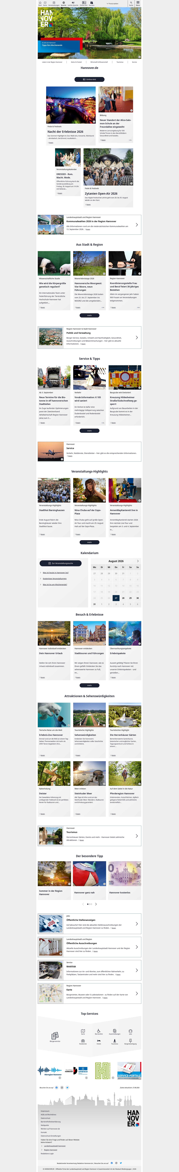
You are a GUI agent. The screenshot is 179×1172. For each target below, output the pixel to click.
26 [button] (109, 598)
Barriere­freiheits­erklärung (51, 1122)
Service (134, 62)
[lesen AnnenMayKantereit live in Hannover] (125, 507)
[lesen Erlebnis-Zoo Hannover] (54, 730)
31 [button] (123, 573)
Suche (131, 5)
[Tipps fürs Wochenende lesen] (89, 33)
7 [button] (123, 579)
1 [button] (130, 573)
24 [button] (94, 598)
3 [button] (94, 579)
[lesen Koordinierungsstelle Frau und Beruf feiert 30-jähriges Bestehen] (125, 280)
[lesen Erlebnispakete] (125, 650)
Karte (45, 5)
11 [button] (102, 585)
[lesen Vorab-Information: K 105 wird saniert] (89, 395)
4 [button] (101, 579)
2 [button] (137, 573)
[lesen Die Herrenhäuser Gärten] (125, 730)
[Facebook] (56, 1087)
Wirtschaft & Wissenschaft (99, 62)
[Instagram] (62, 1087)
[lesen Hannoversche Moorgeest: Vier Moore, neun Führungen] (89, 280)
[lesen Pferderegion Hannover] (125, 789)
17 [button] (94, 592)
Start (40, 5)
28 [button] (102, 573)
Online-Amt (83, 5)
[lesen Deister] (54, 789)
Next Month (138, 561)
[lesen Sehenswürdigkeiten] (89, 730)
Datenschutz (45, 1118)
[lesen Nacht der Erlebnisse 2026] (71, 116)
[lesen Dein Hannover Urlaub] (54, 650)
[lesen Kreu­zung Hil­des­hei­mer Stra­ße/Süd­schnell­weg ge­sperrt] (125, 395)
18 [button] (102, 592)
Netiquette (45, 1125)
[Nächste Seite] (96, 904)
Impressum (45, 1111)
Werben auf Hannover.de (50, 1129)
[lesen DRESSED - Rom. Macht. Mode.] (68, 172)
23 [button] (137, 592)
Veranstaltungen (53, 5)
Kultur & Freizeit (76, 62)
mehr (89, 315)
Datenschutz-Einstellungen (51, 1136)
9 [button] (137, 579)
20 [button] (116, 592)
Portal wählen (113, 4)
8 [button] (130, 579)
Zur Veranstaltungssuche (62, 563)
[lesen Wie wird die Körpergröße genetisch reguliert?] (54, 280)
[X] (67, 1087)
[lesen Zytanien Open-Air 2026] (108, 177)
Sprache (63, 5)
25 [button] (102, 598)
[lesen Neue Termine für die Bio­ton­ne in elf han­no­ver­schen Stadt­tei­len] (54, 395)
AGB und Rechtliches (48, 1114)
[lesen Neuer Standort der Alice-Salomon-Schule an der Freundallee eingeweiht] (116, 115)
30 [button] (116, 573)
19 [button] (109, 592)
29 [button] (109, 573)
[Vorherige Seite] (83, 904)
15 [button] (130, 585)
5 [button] (108, 579)
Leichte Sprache (73, 5)
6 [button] (116, 579)
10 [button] (94, 585)
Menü (138, 5)
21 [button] (123, 592)
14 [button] (123, 585)
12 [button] (109, 585)
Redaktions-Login (47, 1153)
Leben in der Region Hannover (52, 62)
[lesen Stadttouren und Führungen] (89, 650)
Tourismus (120, 62)
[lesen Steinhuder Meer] (89, 789)
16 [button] (137, 585)
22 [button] (130, 592)
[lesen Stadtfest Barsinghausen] (54, 507)
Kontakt (44, 1132)
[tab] (87, 904)
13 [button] (116, 585)
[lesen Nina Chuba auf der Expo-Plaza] (89, 507)
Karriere (91, 5)
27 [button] (94, 573)
